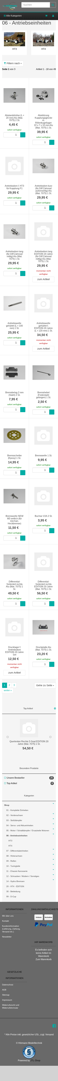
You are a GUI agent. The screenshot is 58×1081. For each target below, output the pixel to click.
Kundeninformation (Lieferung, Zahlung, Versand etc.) (11, 929)
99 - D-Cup (11, 896)
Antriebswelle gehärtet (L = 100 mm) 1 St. (14, 325)
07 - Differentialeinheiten (17, 851)
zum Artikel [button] (43, 279)
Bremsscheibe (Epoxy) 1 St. (14, 456)
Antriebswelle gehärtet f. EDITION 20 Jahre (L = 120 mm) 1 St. (43, 327)
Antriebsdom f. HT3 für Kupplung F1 (14, 187)
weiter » (8, 690)
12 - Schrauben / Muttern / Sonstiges (22, 876)
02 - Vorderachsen (14, 815)
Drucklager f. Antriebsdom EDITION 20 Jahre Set (14, 651)
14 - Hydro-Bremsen (15, 881)
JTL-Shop (35, 1060)
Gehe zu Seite (44, 685)
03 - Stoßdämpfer (14, 820)
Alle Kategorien (14, 16)
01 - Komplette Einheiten (17, 810)
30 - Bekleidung (13, 891)
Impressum (7, 1000)
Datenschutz (7, 985)
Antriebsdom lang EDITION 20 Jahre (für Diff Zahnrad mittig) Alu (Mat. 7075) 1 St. (43, 256)
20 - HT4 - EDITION (15, 886)
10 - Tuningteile (13, 866)
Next (50, 737)
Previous (7, 737)
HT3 (14, 49)
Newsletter (7, 937)
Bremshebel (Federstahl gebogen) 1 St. (43, 395)
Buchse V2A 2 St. (43, 516)
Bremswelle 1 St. (43, 455)
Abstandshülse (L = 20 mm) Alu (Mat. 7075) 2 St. (14, 117)
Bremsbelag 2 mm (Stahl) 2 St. (14, 393)
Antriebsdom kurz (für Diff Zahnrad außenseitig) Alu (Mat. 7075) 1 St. (43, 190)
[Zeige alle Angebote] (55, 708)
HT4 (43, 49)
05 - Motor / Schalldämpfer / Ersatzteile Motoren (27, 830)
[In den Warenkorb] (22, 134)
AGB (4, 990)
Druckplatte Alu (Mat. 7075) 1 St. (43, 648)
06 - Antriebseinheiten (16, 835)
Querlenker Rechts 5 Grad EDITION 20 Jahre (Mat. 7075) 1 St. (29, 742)
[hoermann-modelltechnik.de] (9, 6)
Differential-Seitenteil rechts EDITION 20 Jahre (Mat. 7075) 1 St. (43, 585)
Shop (6, 805)
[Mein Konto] (53, 15)
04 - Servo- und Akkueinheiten (19, 825)
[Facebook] (54, 1026)
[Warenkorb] (46, 15)
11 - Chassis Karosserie (16, 871)
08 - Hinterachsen (14, 856)
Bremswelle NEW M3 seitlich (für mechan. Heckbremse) (14, 520)
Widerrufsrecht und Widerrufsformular (10, 1006)
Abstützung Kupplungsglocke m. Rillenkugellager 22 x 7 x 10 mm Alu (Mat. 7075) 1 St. (43, 121)
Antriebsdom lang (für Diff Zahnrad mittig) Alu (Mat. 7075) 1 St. (14, 255)
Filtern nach (13, 63)
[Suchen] (53, 5)
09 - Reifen (11, 861)
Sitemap (5, 995)
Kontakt (5, 921)
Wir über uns (8, 916)
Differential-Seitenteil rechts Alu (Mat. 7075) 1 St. (14, 585)
